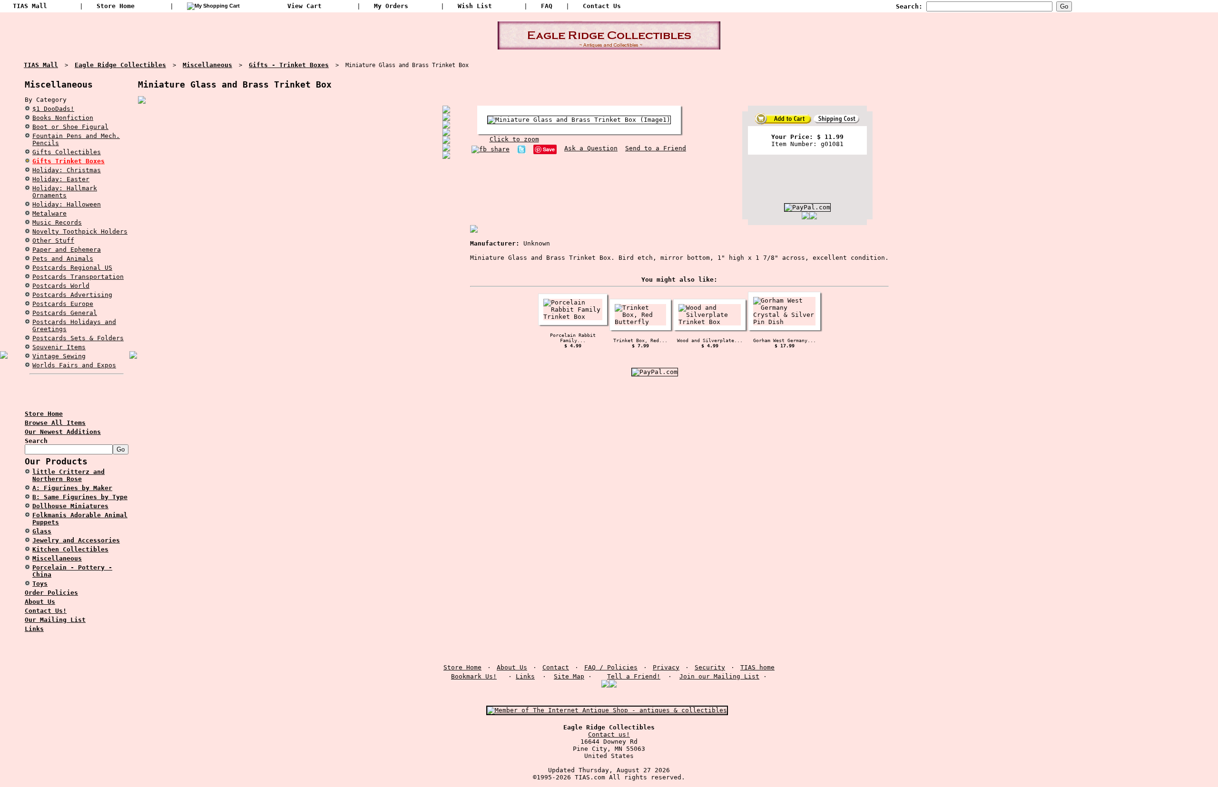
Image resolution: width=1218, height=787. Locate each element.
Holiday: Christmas (66, 170)
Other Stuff (53, 240)
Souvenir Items (59, 347)
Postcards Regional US (72, 267)
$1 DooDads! (53, 108)
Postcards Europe (62, 303)
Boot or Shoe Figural (70, 126)
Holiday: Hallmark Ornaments (64, 192)
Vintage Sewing (59, 356)
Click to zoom (514, 139)
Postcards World (60, 285)
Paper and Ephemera (66, 249)
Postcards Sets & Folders (78, 338)
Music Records (57, 222)
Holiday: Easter (60, 179)
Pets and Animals (62, 258)
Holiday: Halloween (66, 204)
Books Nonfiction (62, 117)
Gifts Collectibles (66, 152)
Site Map (569, 676)
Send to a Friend (655, 148)
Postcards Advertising (72, 294)
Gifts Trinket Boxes (68, 161)
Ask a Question (591, 148)
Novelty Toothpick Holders (80, 231)
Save (549, 149)
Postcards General (64, 312)
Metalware (49, 213)
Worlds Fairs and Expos (74, 365)
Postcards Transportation (78, 276)
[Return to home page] (609, 45)
